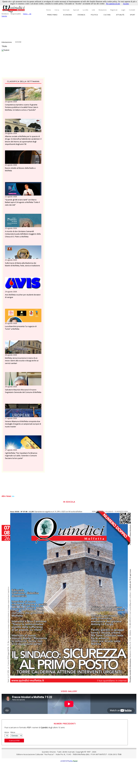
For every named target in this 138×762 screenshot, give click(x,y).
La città (85, 10)
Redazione (103, 10)
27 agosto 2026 (11, 418)
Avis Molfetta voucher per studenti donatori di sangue (23, 296)
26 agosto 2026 (11, 355)
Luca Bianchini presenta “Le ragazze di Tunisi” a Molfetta (21, 327)
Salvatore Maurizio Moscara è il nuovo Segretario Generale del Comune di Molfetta (23, 391)
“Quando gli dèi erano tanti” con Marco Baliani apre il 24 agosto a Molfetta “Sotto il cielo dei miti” (22, 202)
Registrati (113, 10)
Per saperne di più (113, 4)
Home (48, 10)
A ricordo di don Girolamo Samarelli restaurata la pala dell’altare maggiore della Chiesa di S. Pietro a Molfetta (23, 234)
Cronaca (81, 15)
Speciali (76, 10)
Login (123, 10)
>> (13, 496)
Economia (67, 15)
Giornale (66, 10)
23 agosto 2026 (11, 101)
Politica (94, 15)
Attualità (120, 15)
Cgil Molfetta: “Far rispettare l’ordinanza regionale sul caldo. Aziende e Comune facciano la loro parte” (21, 455)
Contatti (132, 10)
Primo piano (52, 15)
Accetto (126, 4)
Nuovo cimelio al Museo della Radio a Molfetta (20, 169)
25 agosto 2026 (11, 323)
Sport (132, 15)
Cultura (107, 15)
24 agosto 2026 (11, 133)
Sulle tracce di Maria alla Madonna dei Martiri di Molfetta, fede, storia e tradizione (22, 264)
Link (93, 10)
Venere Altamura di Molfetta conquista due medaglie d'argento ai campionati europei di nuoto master (23, 424)
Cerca (57, 10)
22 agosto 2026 (11, 165)
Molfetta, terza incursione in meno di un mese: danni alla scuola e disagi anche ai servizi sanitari (21, 360)
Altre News (6, 496)
